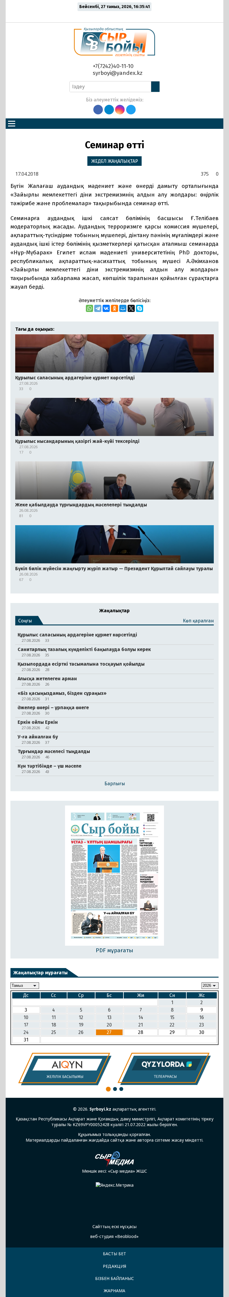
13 (109, 1017)
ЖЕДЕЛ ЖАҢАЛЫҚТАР (114, 161)
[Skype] (139, 308)
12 (81, 1017)
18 (53, 1025)
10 (26, 1017)
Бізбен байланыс (114, 1278)
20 (109, 1025)
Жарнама (114, 1290)
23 (201, 1025)
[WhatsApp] (89, 308)
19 (81, 1025)
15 (172, 1017)
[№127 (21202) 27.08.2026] (114, 876)
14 (140, 1017)
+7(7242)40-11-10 (112, 66)
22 (172, 1025)
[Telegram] (97, 308)
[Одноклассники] (114, 308)
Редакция (114, 1266)
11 (54, 1017)
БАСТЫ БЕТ (114, 1253)
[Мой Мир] (122, 308)
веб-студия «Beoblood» (114, 1236)
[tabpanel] (64, 1069)
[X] (131, 308)
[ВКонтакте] (106, 308)
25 (53, 1032)
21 (140, 1025)
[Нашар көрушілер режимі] (116, 15)
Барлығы (114, 783)
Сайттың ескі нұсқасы (114, 1226)
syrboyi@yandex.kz (117, 72)
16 (201, 1017)
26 (80, 1032)
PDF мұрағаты (114, 950)
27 (109, 1032)
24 (26, 1032)
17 (26, 1025)
